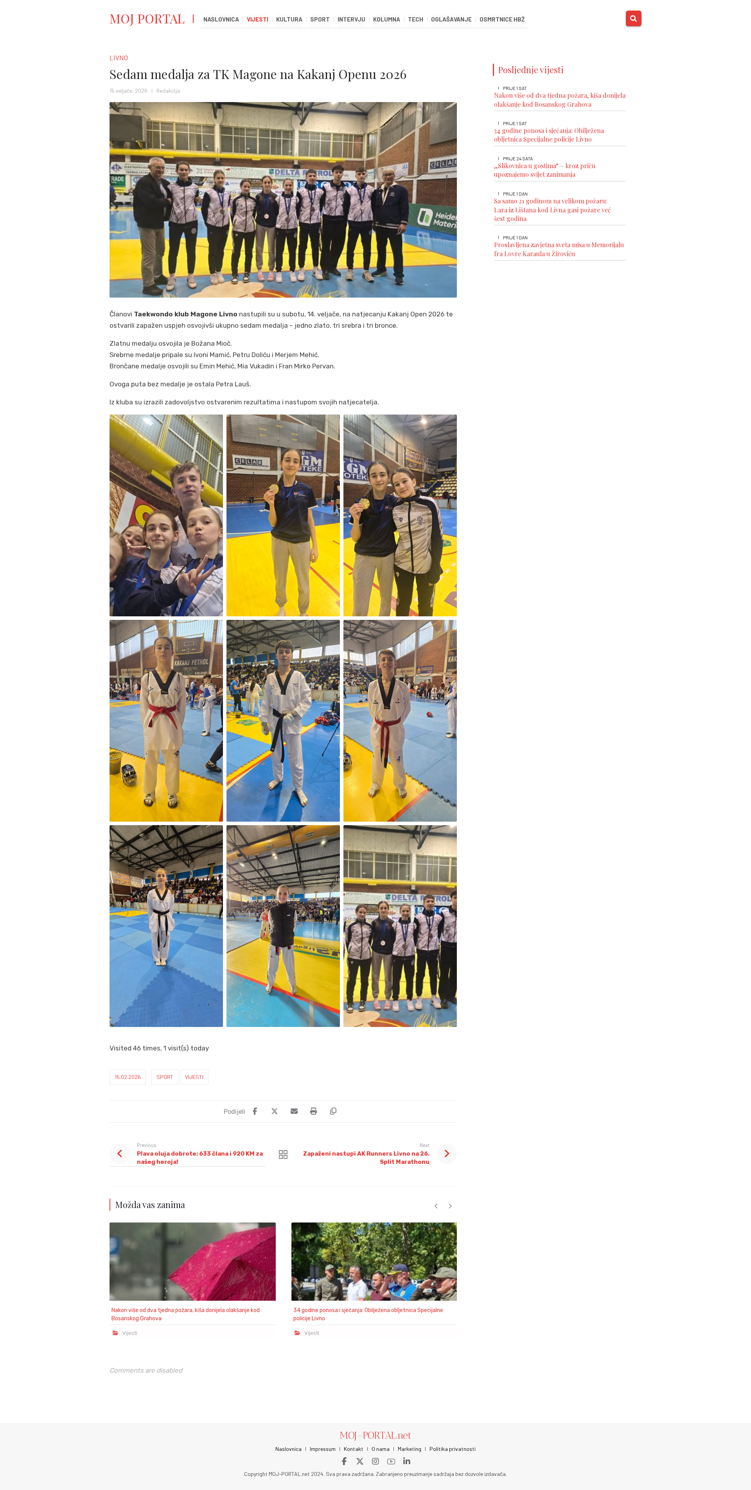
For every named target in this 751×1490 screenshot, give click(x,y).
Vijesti (194, 1077)
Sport (164, 1077)
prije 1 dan (515, 193)
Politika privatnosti (452, 1448)
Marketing (409, 1448)
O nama (381, 1448)
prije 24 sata (518, 158)
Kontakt (353, 1448)
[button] (633, 18)
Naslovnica (288, 1448)
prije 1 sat (515, 88)
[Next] (450, 1206)
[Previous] (436, 1206)
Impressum (323, 1448)
